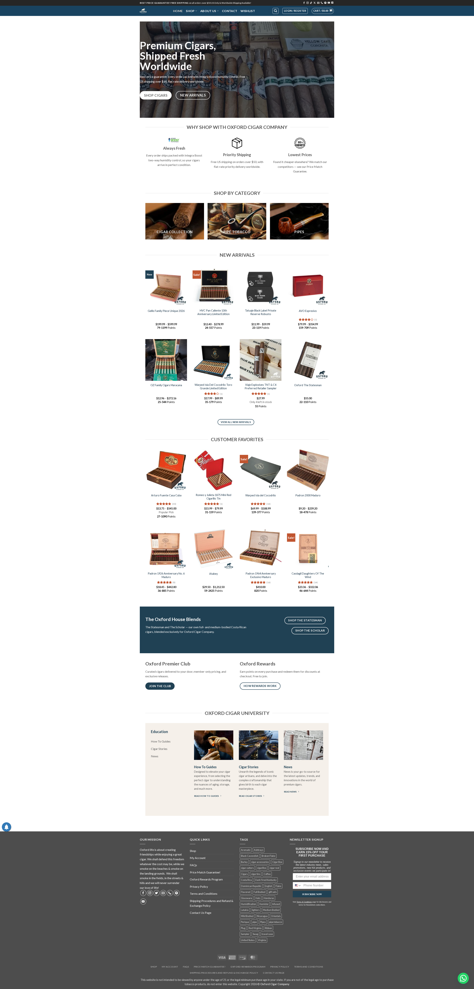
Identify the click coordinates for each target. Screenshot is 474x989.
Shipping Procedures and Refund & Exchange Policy (211, 903)
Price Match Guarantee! (205, 872)
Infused (276, 904)
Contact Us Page (200, 912)
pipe (254, 921)
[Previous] (145, 223)
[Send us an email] (318, 3)
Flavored (245, 891)
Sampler (245, 934)
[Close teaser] (23, 984)
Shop (190, 11)
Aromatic (246, 849)
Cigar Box (277, 861)
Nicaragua (262, 916)
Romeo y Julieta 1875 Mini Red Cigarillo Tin (213, 496)
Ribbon (268, 928)
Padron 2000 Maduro (308, 495)
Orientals (276, 916)
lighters (256, 909)
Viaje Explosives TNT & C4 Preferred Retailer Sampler (261, 386)
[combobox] (297, 885)
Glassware (246, 898)
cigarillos (261, 867)
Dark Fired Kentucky (266, 879)
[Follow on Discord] (332, 3)
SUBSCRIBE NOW (312, 894)
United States (248, 940)
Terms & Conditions (304, 902)
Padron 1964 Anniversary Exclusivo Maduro (261, 575)
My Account (198, 858)
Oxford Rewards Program (206, 879)
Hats (258, 898)
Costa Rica (246, 879)
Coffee (267, 874)
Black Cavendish (249, 855)
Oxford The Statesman (308, 385)
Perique (245, 921)
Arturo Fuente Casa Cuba (166, 495)
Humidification (248, 904)
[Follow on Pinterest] (325, 3)
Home (178, 11)
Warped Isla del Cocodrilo (260, 495)
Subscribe (264, 21)
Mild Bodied (247, 916)
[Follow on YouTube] (329, 3)
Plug (243, 928)
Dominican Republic (251, 886)
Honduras (269, 898)
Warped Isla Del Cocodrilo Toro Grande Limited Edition (213, 386)
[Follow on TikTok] (311, 3)
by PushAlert (209, 24)
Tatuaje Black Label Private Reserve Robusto (260, 312)
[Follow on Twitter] (156, 893)
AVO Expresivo (308, 310)
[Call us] (322, 3)
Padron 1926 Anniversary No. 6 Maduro (166, 575)
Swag (255, 934)
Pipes (263, 921)
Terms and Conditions (203, 893)
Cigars (244, 874)
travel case (267, 934)
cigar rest (274, 867)
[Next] (328, 223)
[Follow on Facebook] (304, 3)
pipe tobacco (275, 921)
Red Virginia (255, 928)
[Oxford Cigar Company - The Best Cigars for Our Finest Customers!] (154, 11)
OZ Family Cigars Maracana (166, 385)
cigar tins (255, 874)
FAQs (193, 865)
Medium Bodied (271, 909)
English (268, 886)
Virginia (262, 940)
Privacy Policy (199, 886)
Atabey (213, 573)
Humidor (264, 904)
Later (243, 21)
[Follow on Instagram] (307, 3)
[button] (323, 11)
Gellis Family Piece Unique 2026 (166, 310)
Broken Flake (268, 855)
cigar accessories (260, 861)
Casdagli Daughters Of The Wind (308, 575)
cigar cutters (247, 867)
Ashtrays (258, 849)
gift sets (273, 891)
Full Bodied (259, 891)
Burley (244, 861)
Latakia (244, 909)
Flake (278, 886)
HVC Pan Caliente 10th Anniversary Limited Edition (213, 312)
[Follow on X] (314, 3)
